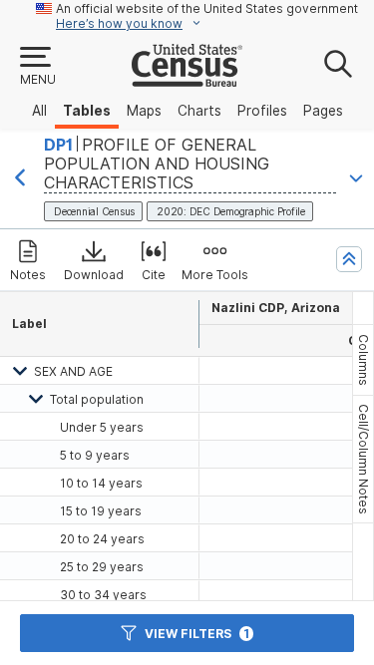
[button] (37, 67)
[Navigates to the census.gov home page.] (187, 79)
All (39, 111)
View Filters (197, 633)
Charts (199, 111)
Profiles (262, 111)
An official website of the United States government (207, 8)
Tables (87, 111)
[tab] (363, 360)
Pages (323, 111)
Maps (144, 111)
